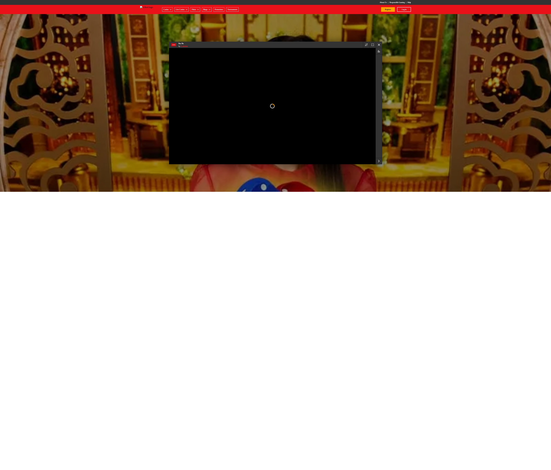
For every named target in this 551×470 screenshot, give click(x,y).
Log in (404, 9)
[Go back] (379, 45)
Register (388, 9)
